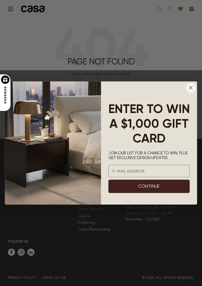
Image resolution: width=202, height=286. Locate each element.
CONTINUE (149, 186)
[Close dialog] (190, 87)
